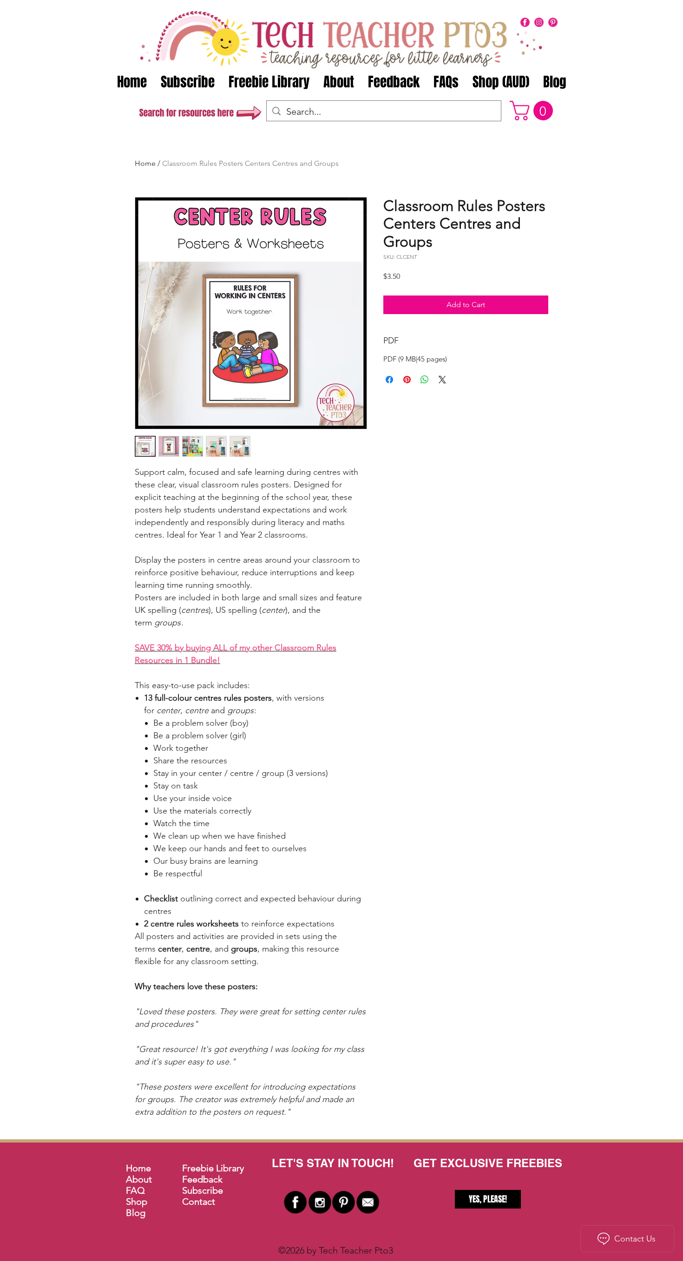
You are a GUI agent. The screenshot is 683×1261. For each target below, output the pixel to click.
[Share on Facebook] (389, 379)
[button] (534, 110)
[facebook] (525, 22)
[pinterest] (553, 22)
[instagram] (539, 22)
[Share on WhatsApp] (424, 379)
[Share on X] (442, 379)
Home (145, 163)
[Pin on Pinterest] (407, 379)
